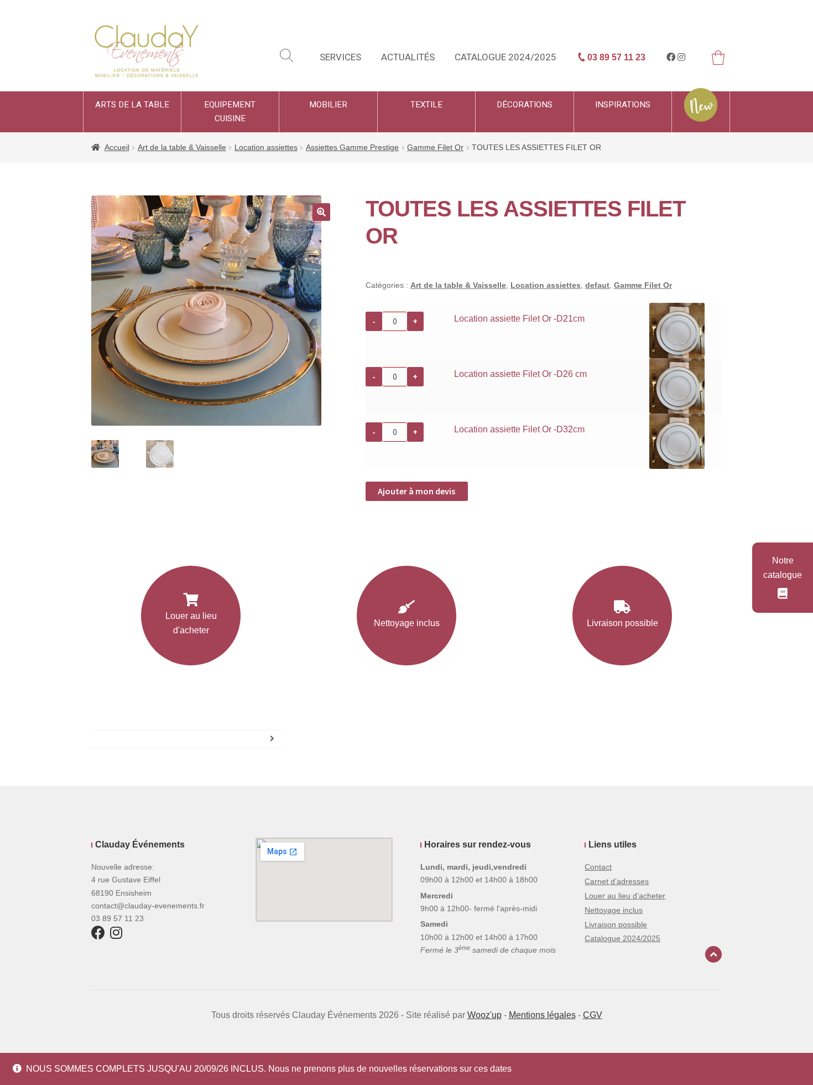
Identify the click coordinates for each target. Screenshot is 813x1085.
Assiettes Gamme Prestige (352, 147)
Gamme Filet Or (435, 147)
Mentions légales (542, 1015)
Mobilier (328, 105)
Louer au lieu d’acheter (625, 895)
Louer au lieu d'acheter (191, 623)
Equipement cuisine (230, 112)
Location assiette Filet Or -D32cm (519, 429)
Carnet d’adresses (617, 881)
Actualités (408, 57)
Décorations (525, 105)
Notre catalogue (782, 568)
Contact (598, 866)
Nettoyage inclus (407, 623)
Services (340, 57)
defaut (597, 285)
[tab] (187, 739)
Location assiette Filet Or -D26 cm (520, 374)
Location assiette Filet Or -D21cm (519, 318)
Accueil (117, 147)
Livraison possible (622, 623)
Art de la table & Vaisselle (182, 147)
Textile (426, 105)
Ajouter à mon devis (416, 491)
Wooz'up (484, 1015)
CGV (592, 1015)
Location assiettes (266, 147)
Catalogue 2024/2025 (505, 57)
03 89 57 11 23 (615, 57)
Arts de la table (132, 105)
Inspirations (622, 105)
